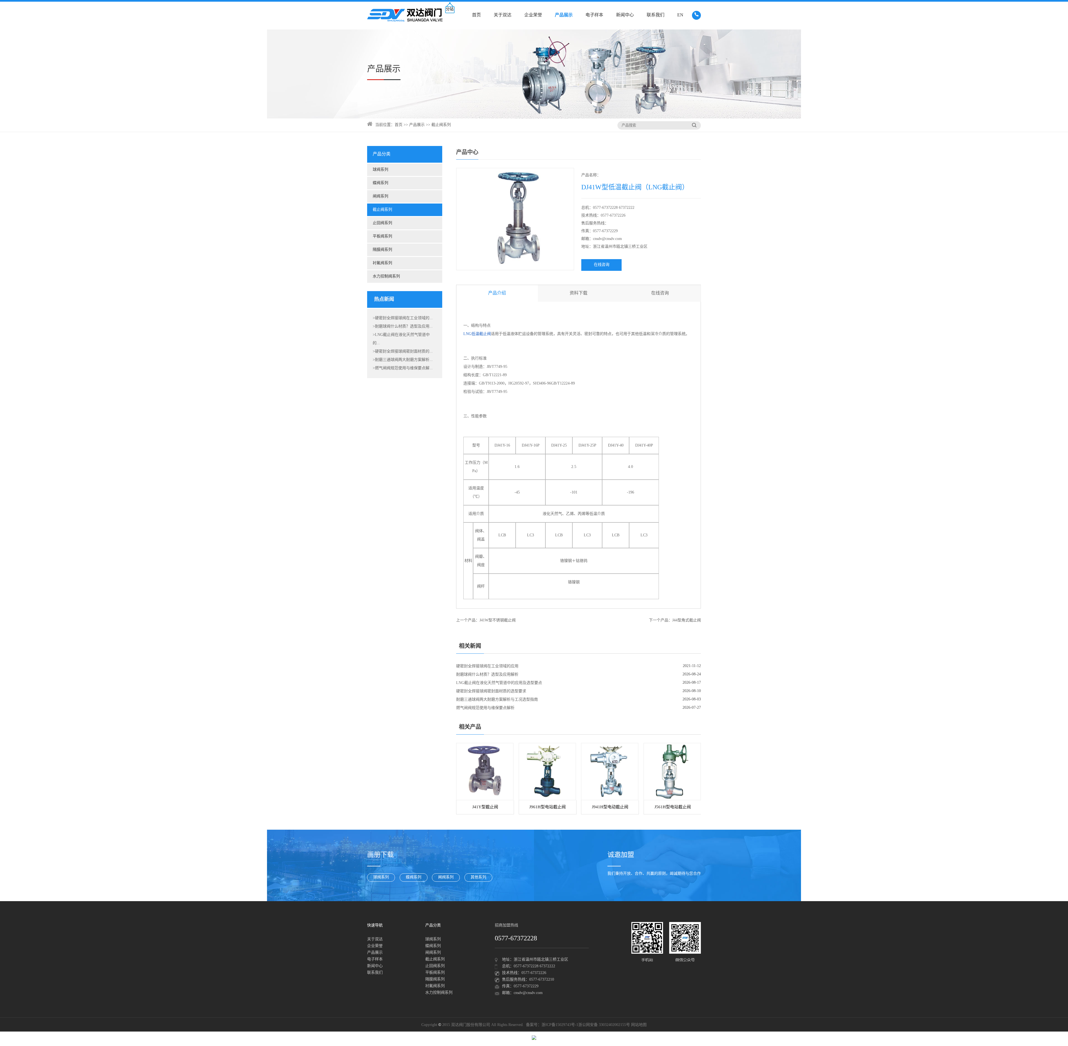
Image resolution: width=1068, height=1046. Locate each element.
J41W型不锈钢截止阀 (497, 620)
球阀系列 (380, 170)
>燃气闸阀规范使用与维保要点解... (403, 368)
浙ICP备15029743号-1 (560, 1025)
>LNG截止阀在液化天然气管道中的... (401, 339)
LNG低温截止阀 (477, 334)
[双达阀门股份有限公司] (405, 15)
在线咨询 (601, 265)
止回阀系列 (382, 223)
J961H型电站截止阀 (547, 807)
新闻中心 (625, 15)
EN (680, 15)
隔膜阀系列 (382, 250)
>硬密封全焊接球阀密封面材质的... (403, 352)
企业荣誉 (533, 15)
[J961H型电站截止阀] (547, 771)
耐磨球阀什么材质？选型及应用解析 (487, 675)
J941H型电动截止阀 (610, 807)
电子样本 (594, 15)
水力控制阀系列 (386, 276)
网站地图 (639, 1025)
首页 (476, 15)
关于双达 (502, 15)
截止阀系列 (441, 125)
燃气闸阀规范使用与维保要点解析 (485, 708)
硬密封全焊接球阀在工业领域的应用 (487, 666)
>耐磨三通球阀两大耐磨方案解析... (403, 360)
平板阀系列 (382, 236)
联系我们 (655, 15)
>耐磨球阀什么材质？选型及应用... (403, 326)
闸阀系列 (380, 196)
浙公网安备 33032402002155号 (604, 1025)
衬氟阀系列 (382, 263)
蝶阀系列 (380, 183)
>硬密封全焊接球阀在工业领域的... (403, 318)
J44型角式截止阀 (686, 620)
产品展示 (564, 15)
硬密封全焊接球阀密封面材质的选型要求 (491, 691)
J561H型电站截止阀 (672, 807)
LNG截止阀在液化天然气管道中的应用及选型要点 (499, 683)
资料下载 (578, 293)
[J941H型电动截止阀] (609, 771)
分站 (450, 9)
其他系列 (478, 877)
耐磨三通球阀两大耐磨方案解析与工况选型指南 (497, 700)
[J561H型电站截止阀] (672, 771)
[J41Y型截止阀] (484, 771)
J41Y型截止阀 (485, 807)
